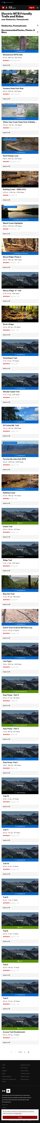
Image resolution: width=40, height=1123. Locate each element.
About (3, 1065)
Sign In (32, 7)
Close (20, 1117)
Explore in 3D (6, 65)
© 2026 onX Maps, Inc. (15, 1120)
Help (3, 1068)
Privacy (29, 1120)
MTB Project (24, 1068)
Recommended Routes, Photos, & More (18, 31)
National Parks (25, 1079)
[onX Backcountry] (7, 2)
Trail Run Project (25, 1073)
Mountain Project (25, 1065)
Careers (4, 1107)
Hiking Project (24, 1070)
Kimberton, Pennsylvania (13, 25)
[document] (20, 1115)
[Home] (9, 7)
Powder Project (25, 1076)
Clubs (3, 1073)
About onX (5, 1104)
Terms (24, 1120)
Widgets (4, 1070)
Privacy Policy (18, 1113)
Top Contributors (6, 1076)
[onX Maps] (6, 1092)
